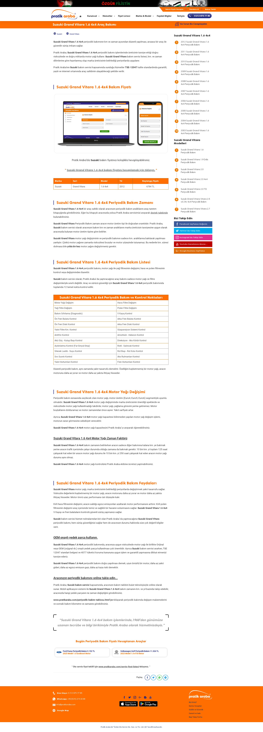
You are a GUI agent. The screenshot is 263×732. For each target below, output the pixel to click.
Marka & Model (143, 16)
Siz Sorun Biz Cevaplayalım (193, 24)
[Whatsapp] (159, 677)
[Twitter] (153, 677)
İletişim (181, 16)
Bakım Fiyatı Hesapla (174, 9)
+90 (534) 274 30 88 (71, 699)
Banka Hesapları (195, 706)
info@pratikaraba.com (65, 705)
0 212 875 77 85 (69, 693)
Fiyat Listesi (124, 16)
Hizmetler (107, 16)
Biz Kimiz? (193, 702)
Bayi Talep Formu (195, 717)
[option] (82, 652)
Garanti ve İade (195, 713)
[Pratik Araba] (200, 695)
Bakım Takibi (210, 9)
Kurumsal (92, 16)
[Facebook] (147, 677)
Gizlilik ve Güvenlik (196, 710)
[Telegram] (165, 677)
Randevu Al (194, 9)
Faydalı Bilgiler (164, 16)
